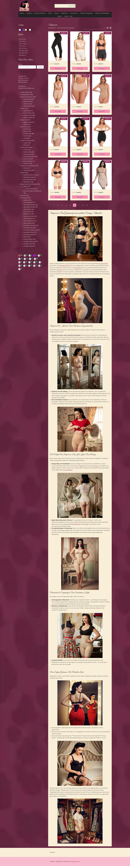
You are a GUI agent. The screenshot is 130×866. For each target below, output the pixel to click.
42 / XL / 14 (22, 48)
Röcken (95, 466)
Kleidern (82, 466)
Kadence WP (75, 861)
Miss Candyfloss (23, 80)
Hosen (86, 524)
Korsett (59, 269)
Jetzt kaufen (58, 68)
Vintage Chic (22, 76)
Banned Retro (22, 82)
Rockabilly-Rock (64, 265)
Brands (52, 852)
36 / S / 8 (21, 41)
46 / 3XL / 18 (22, 53)
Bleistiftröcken (75, 524)
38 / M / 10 (22, 43)
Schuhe (66, 16)
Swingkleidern (67, 470)
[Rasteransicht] (107, 28)
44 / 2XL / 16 (22, 50)
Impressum (22, 86)
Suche (20, 64)
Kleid (106, 263)
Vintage (101, 263)
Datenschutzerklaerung (26, 88)
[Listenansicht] (110, 28)
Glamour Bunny (23, 78)
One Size (22, 55)
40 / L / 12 (22, 46)
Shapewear (54, 213)
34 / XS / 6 (22, 39)
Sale (71, 16)
